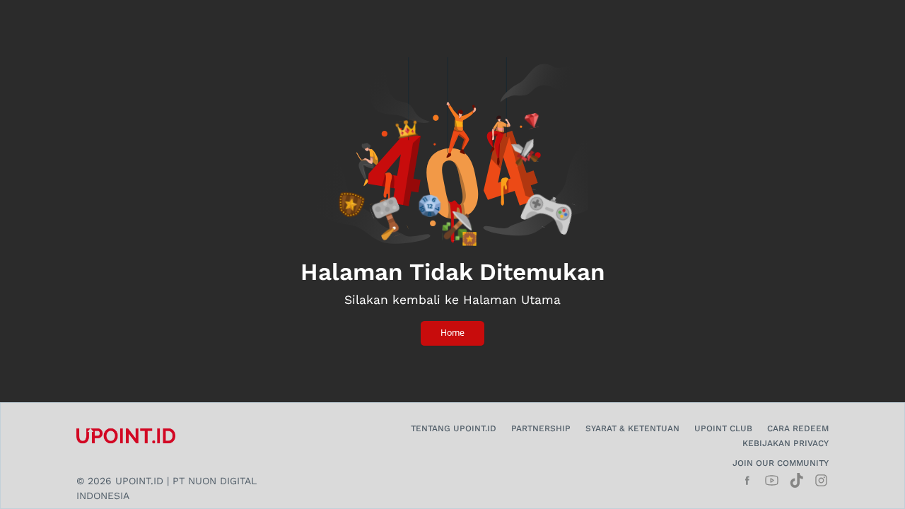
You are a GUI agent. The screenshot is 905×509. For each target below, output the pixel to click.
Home (452, 333)
